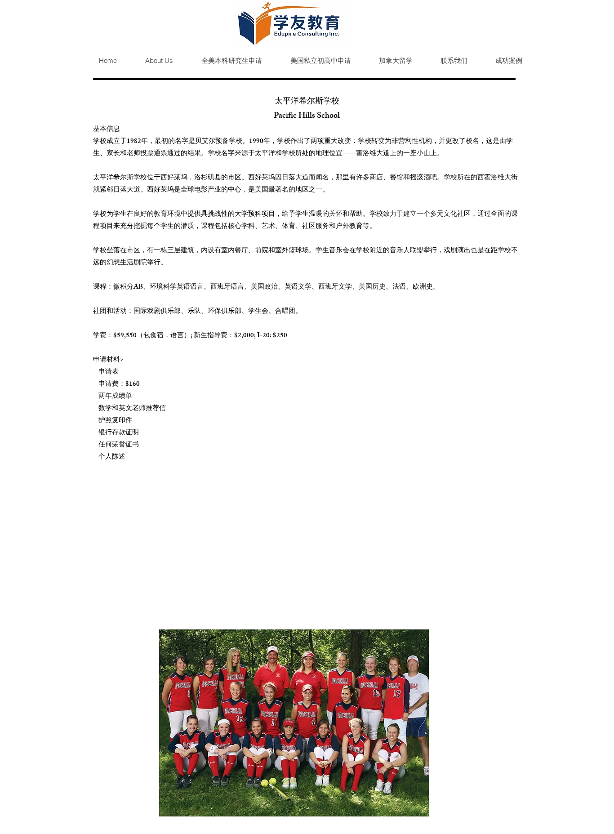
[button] (224, 60)
